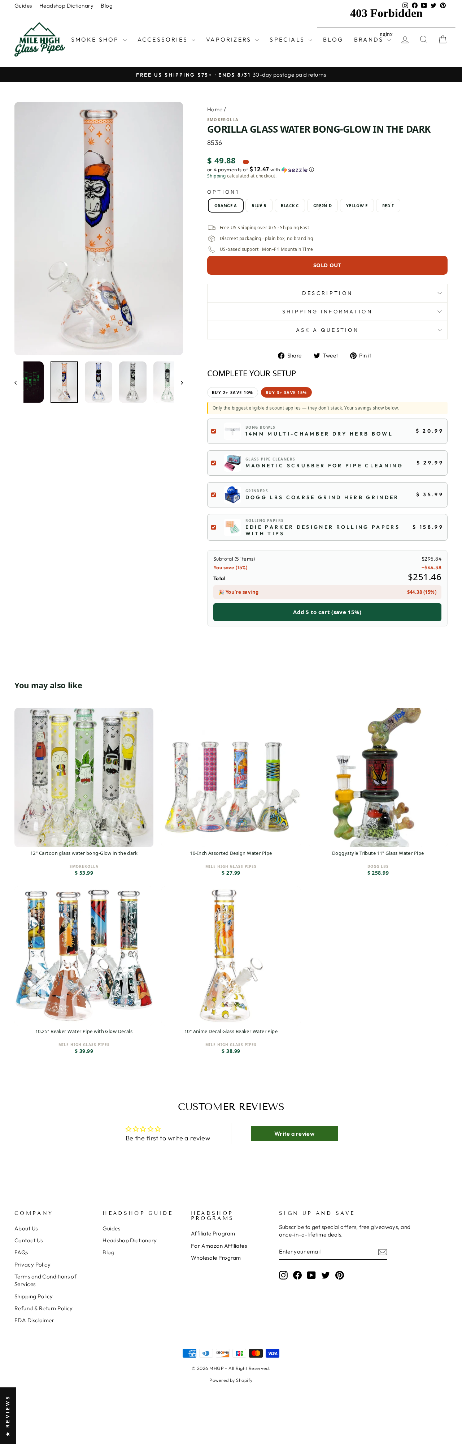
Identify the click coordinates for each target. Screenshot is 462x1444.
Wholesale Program (216, 1257)
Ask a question (327, 330)
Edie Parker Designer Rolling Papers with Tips (322, 530)
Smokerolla (223, 119)
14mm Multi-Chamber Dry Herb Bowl (319, 433)
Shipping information (327, 311)
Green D (322, 205)
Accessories (164, 39)
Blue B (259, 205)
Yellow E (356, 205)
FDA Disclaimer (34, 1320)
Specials (288, 39)
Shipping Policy (33, 1296)
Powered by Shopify (230, 1380)
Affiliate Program (213, 1233)
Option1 (223, 192)
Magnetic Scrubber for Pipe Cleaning (324, 465)
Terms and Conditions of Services (45, 1280)
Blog (107, 5)
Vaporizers (229, 39)
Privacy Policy (32, 1264)
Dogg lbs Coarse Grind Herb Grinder (322, 497)
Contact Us (28, 1240)
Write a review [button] (294, 1133)
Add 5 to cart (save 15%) (327, 612)
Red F (388, 205)
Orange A (225, 205)
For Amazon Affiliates (219, 1245)
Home (215, 109)
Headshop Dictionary (66, 5)
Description (327, 293)
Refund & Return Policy (43, 1308)
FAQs (21, 1252)
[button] (327, 169)
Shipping (216, 176)
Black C (290, 205)
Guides (23, 5)
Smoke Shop (96, 39)
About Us (26, 1228)
